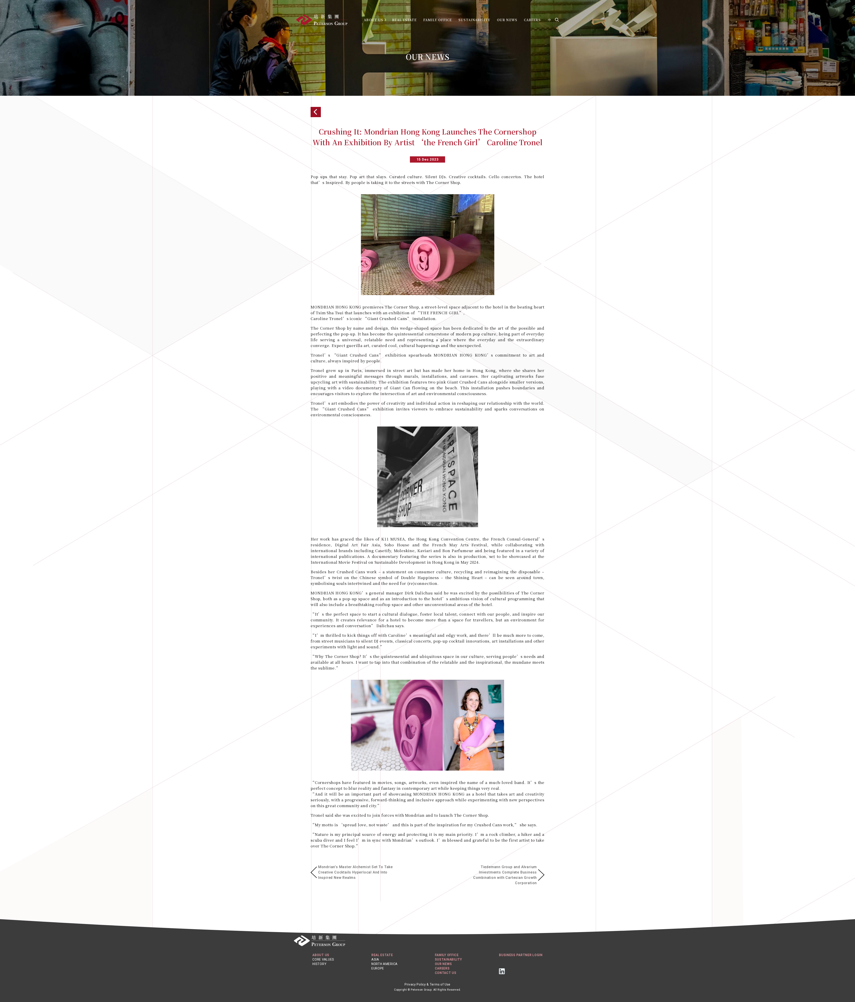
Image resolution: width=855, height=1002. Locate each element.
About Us (373, 20)
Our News (507, 20)
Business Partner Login (520, 955)
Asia (375, 959)
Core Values (323, 959)
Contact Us (445, 973)
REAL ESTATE (382, 955)
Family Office (437, 20)
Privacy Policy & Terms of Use (427, 984)
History (319, 964)
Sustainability (474, 20)
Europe (377, 968)
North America (384, 964)
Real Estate (404, 20)
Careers (532, 20)
